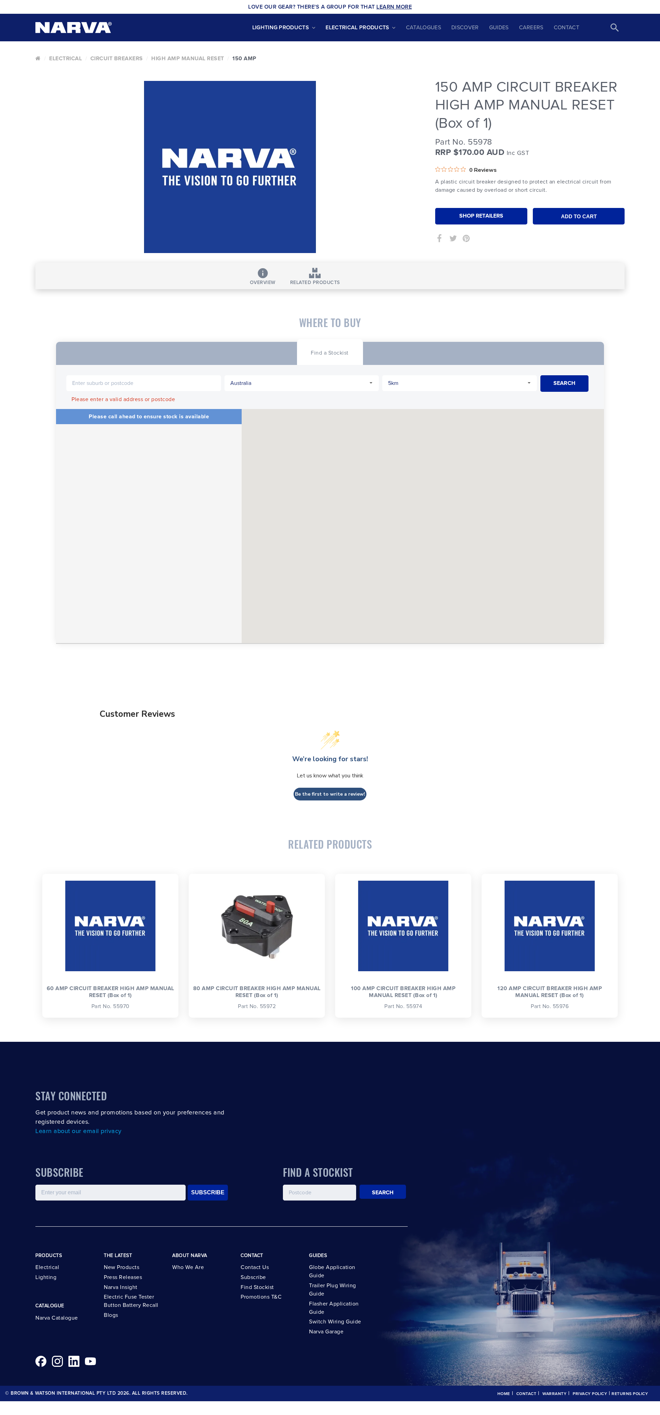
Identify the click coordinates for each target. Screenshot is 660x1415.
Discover (465, 27)
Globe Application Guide (332, 1271)
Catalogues (423, 27)
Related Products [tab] (315, 282)
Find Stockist (257, 1287)
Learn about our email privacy (78, 1131)
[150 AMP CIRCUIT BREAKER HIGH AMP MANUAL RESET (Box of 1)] (230, 167)
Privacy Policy (590, 1394)
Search (383, 1192)
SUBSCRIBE (207, 1192)
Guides (499, 27)
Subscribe (253, 1277)
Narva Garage (326, 1331)
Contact (566, 27)
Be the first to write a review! (330, 794)
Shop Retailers (481, 216)
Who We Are (188, 1267)
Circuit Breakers (116, 58)
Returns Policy (630, 1394)
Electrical (65, 58)
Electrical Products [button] (357, 27)
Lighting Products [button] (280, 27)
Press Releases (123, 1277)
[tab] (329, 352)
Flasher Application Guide (334, 1308)
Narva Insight (121, 1287)
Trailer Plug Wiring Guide (332, 1290)
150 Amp (244, 58)
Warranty (554, 1394)
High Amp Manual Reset (187, 58)
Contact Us (255, 1267)
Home (503, 1394)
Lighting (45, 1277)
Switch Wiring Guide (335, 1321)
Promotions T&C (261, 1297)
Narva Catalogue (56, 1318)
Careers (531, 27)
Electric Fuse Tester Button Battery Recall (131, 1301)
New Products (121, 1267)
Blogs (111, 1315)
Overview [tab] (263, 282)
